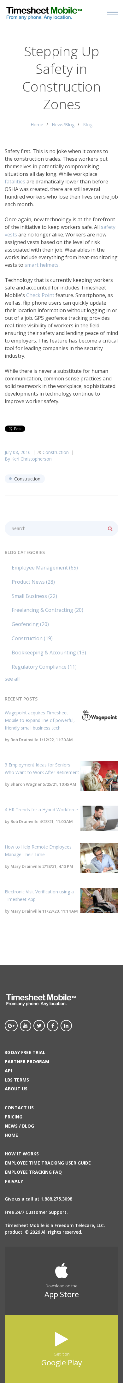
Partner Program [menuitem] (27, 1061)
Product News (33, 581)
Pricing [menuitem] (13, 1117)
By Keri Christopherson (28, 459)
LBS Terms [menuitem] (17, 1080)
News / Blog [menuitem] (19, 1126)
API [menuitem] (8, 1071)
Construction (56, 452)
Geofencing (30, 624)
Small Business (34, 596)
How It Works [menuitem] (22, 1154)
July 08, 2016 (18, 452)
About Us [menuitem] (16, 1089)
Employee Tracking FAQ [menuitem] (33, 1172)
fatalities (15, 181)
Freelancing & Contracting (47, 609)
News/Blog (63, 125)
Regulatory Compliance (44, 666)
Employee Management (45, 567)
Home (37, 125)
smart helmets (42, 264)
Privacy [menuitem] (14, 1181)
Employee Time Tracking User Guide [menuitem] (48, 1163)
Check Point (40, 295)
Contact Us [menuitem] (19, 1108)
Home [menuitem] (11, 1135)
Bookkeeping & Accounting (49, 652)
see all (12, 678)
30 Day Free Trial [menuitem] (25, 1052)
